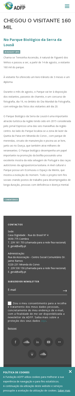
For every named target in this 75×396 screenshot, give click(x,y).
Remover (12, 328)
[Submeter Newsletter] (65, 290)
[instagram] (26, 342)
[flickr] (59, 342)
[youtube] (48, 342)
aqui (44, 320)
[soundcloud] (43, 354)
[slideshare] (32, 354)
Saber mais (64, 390)
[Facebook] (15, 342)
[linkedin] (37, 342)
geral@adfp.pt (18, 271)
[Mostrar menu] (67, 6)
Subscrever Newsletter (23, 281)
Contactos (15, 224)
